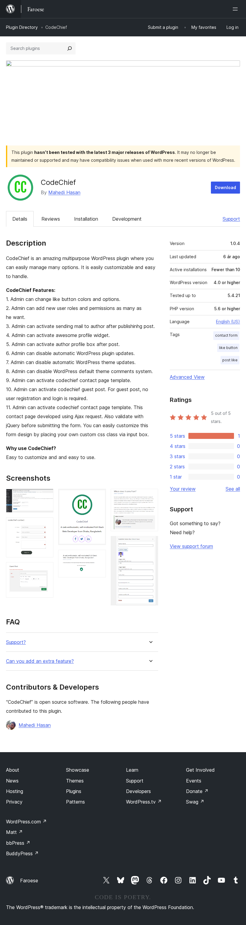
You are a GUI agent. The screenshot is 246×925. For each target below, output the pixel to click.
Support (231, 219)
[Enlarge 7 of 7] (150, 544)
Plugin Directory (22, 27)
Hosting (14, 791)
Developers (138, 791)
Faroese (29, 881)
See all (233, 489)
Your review (183, 489)
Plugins (73, 791)
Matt (14, 832)
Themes (75, 781)
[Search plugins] (70, 48)
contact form (226, 335)
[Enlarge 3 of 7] (45, 570)
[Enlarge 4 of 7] (98, 497)
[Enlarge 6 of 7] (150, 497)
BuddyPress (22, 853)
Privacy (14, 802)
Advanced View (187, 377)
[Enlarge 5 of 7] (98, 558)
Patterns (75, 802)
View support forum (191, 546)
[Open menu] (236, 9)
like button (228, 347)
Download (225, 187)
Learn (132, 770)
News (12, 781)
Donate (197, 791)
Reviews (50, 219)
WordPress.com (26, 822)
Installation (86, 219)
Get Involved (200, 770)
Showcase (77, 770)
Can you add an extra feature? (40, 661)
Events (193, 781)
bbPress (18, 843)
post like (230, 360)
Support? (16, 642)
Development (127, 219)
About (12, 770)
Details (19, 219)
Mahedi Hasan (64, 192)
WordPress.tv (144, 802)
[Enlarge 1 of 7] (45, 497)
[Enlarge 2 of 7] (45, 525)
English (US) (228, 321)
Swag (195, 802)
